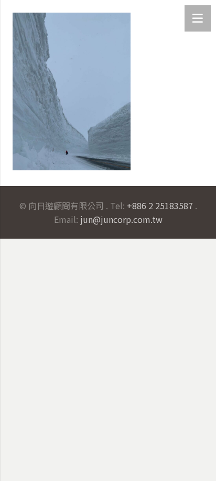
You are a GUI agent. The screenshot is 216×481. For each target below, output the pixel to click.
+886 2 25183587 (160, 205)
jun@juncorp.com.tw (121, 219)
